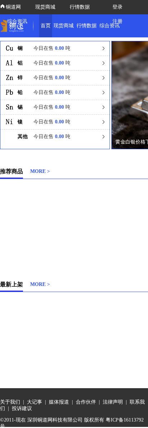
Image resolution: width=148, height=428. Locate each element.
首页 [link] (46, 25)
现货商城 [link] (64, 25)
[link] (13, 26)
